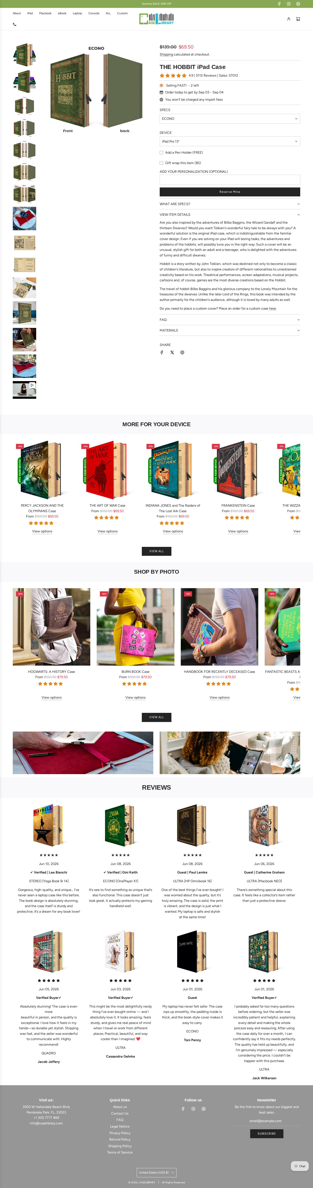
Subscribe (267, 1133)
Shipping (166, 54)
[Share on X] (172, 353)
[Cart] (298, 19)
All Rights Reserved (173, 1182)
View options (42, 531)
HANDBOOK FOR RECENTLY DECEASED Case (219, 672)
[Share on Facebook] (162, 353)
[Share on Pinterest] (182, 353)
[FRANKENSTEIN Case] (238, 470)
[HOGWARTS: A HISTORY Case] (51, 627)
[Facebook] (279, 4)
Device (166, 133)
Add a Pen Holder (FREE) (184, 152)
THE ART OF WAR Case (107, 505)
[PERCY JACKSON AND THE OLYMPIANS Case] (42, 470)
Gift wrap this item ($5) (183, 163)
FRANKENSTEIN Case (238, 505)
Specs (165, 110)
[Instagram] (288, 4)
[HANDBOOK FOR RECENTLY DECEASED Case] (219, 627)
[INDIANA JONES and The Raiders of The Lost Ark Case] (172, 470)
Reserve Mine (230, 192)
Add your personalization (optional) (194, 172)
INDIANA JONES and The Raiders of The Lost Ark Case (173, 508)
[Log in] (288, 19)
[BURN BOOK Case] (135, 627)
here (272, 308)
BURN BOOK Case (135, 672)
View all (156, 551)
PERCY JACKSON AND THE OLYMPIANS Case (42, 508)
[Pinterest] (298, 4)
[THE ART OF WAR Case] (107, 470)
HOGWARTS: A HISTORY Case (51, 672)
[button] (20, 487)
